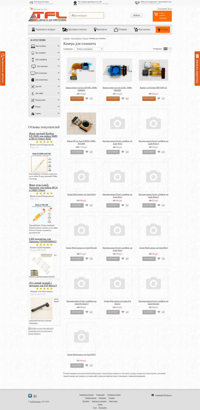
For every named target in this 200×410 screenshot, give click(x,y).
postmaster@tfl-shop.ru (163, 395)
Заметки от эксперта (99, 401)
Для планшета (40, 53)
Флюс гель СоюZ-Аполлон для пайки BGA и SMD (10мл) (43, 187)
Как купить (144, 29)
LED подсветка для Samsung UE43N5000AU (43, 240)
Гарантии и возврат (45, 29)
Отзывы (122, 29)
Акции (164, 29)
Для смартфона (41, 60)
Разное (37, 107)
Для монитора (42, 66)
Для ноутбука (41, 46)
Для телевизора (41, 73)
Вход (170, 9)
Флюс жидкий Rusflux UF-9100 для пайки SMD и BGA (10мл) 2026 (43, 136)
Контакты (101, 29)
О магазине (100, 395)
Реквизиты (103, 408)
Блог (95, 408)
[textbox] (87, 15)
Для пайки (39, 93)
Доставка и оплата (77, 29)
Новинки (86, 401)
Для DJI (38, 87)
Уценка (38, 114)
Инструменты (40, 100)
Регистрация (162, 9)
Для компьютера (41, 80)
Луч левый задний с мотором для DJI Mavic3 (43, 284)
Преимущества (90, 398)
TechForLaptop (35, 402)
